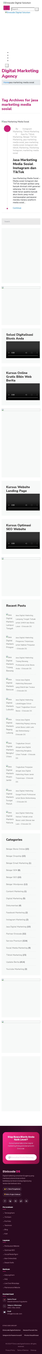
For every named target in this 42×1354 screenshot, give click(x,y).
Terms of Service (22, 1350)
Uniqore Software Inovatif (12, 1335)
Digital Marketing (14, 898)
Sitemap (33, 1350)
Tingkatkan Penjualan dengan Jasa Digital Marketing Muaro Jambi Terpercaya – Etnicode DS (25, 774)
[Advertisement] (21, 257)
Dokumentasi (12, 905)
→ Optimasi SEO (9, 1250)
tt (15, 1201)
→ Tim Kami (7, 1217)
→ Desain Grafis (8, 1263)
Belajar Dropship (13, 856)
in (26, 1201)
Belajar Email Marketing (17, 863)
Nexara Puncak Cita (30, 1330)
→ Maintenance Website (11, 1287)
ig (10, 1201)
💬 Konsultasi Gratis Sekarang (21, 1157)
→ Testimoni (7, 1225)
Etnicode (11, 1171)
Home (6, 82)
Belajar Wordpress (14, 884)
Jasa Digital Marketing (16, 926)
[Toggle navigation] (6, 8)
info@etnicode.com (14, 1314)
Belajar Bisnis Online (15, 849)
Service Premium (14, 940)
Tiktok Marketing (31, 131)
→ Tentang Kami (9, 1213)
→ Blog (5, 1229)
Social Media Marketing (17, 948)
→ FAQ (5, 1279)
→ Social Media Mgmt (10, 1254)
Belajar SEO (11, 877)
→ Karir (5, 1234)
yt (21, 1201)
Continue (17, 208)
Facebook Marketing (15, 912)
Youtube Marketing (15, 969)
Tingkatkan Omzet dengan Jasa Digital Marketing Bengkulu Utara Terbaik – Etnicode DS (25, 750)
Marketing (24, 147)
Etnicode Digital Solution (12, 1330)
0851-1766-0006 (13, 1308)
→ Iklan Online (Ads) (10, 1258)
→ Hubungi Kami (8, 1275)
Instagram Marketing (15, 919)
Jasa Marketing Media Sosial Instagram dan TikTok (25, 166)
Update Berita (12, 962)
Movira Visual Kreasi (31, 1335)
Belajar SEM (11, 870)
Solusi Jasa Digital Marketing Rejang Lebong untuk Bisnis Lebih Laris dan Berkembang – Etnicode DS (26, 727)
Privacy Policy (10, 1350)
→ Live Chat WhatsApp (11, 1283)
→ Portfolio (7, 1221)
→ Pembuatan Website (11, 1246)
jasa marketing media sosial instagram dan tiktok (25, 145)
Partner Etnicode (14, 933)
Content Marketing (15, 891)
